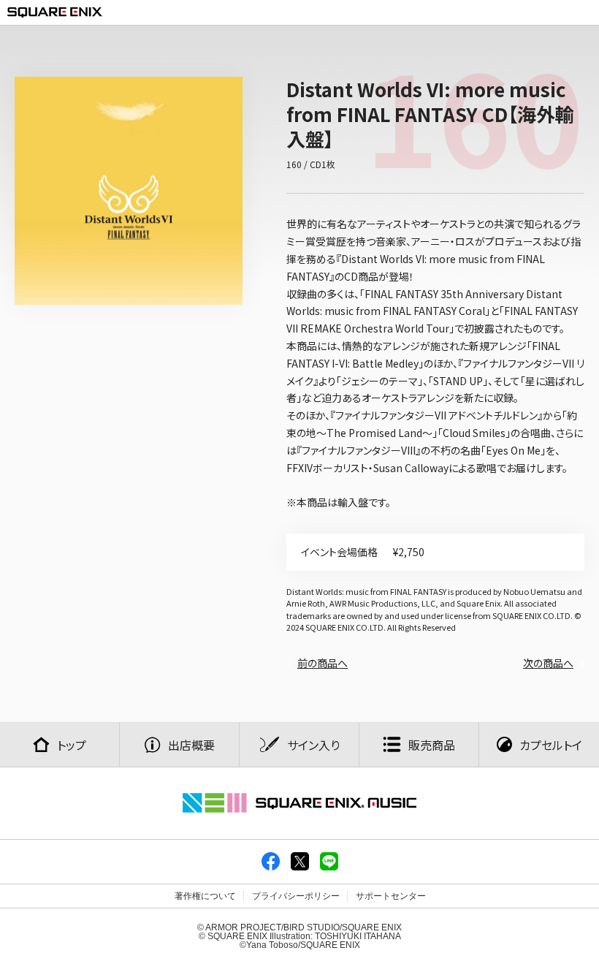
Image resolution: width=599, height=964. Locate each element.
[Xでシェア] (300, 867)
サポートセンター (391, 896)
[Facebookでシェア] (271, 867)
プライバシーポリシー (296, 896)
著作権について (205, 896)
